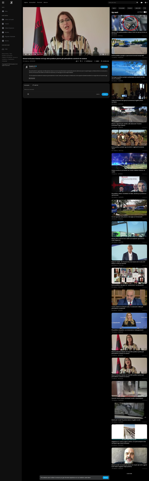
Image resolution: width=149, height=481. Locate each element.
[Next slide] (145, 8)
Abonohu (104, 66)
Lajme (26, 2)
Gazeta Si (32, 66)
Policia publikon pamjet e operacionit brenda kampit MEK (128, 55)
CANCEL (98, 94)
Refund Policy (5, 54)
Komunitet (32, 2)
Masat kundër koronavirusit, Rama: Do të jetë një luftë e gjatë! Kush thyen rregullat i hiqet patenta (129, 465)
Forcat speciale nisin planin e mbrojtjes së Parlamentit (127, 217)
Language (4, 61)
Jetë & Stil (137, 8)
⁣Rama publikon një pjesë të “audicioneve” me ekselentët (128, 285)
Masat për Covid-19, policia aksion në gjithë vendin (126, 420)
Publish (105, 94)
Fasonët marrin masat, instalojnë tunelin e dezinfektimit (127, 398)
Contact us (4, 59)
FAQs (10, 54)
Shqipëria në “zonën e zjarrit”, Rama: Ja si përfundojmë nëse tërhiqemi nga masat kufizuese (129, 442)
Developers (11, 59)
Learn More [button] (87, 477)
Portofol (39, 2)
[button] (146, 2)
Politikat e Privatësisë (7, 57)
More (45, 2)
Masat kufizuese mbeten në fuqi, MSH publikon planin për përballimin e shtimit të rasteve (128, 352)
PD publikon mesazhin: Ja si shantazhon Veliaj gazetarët (127, 330)
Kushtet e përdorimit (7, 55)
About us (15, 57)
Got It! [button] (105, 477)
